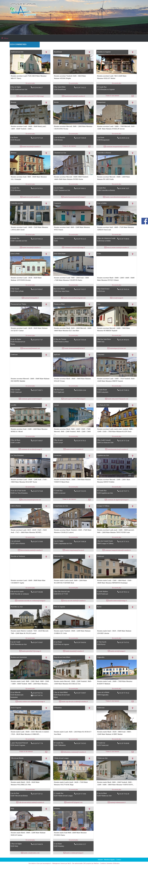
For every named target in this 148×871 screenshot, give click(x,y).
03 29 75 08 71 (38, 390)
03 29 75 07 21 (38, 794)
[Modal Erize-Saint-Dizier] (73, 275)
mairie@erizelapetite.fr (31, 298)
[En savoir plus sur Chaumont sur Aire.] (73, 184)
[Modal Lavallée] (30, 426)
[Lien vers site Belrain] (73, 124)
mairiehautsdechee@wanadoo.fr (117, 449)
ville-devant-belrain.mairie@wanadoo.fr (31, 802)
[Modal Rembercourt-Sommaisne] (30, 679)
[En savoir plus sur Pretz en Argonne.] (73, 638)
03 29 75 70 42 (124, 693)
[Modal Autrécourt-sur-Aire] (30, 73)
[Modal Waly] (30, 830)
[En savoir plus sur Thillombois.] (73, 739)
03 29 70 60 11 (81, 188)
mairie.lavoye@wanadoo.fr (31, 197)
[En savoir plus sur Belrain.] (73, 133)
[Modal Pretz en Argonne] (73, 628)
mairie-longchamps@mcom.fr (74, 550)
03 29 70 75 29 (38, 138)
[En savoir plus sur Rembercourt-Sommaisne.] (30, 688)
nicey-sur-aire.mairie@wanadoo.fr (74, 600)
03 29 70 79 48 (38, 491)
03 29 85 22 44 (124, 138)
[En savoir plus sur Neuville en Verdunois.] (30, 587)
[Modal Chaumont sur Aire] (73, 174)
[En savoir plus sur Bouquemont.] (116, 133)
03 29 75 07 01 (124, 642)
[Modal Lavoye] (73, 426)
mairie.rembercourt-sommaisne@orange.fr (31, 701)
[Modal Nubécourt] (116, 578)
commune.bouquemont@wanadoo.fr (117, 146)
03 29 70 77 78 (38, 743)
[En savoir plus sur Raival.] (116, 638)
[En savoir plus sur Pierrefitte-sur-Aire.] (30, 638)
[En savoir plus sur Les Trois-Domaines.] (30, 487)
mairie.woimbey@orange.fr (74, 853)
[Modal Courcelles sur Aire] (30, 225)
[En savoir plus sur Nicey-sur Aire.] (73, 587)
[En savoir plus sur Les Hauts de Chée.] (116, 436)
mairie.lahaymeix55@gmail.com (117, 399)
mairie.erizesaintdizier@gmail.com (74, 298)
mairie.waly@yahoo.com (31, 853)
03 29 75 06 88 (38, 592)
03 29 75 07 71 (124, 491)
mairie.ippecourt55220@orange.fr (74, 399)
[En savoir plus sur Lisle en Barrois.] (30, 537)
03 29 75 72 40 (124, 440)
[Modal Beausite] (30, 124)
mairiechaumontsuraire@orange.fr (74, 197)
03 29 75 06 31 (124, 390)
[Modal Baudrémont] (73, 73)
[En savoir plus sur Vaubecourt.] (116, 739)
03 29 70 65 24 (124, 289)
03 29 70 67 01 (38, 693)
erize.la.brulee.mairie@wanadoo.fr (117, 247)
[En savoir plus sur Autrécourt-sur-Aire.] (30, 83)
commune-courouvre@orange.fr (74, 247)
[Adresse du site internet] (112, 95)
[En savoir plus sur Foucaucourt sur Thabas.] (30, 335)
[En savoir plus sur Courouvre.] (73, 234)
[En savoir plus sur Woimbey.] (73, 840)
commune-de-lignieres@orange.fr (117, 500)
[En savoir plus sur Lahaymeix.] (116, 386)
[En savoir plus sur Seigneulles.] (116, 688)
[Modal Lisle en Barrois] (30, 527)
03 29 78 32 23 (81, 239)
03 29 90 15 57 (81, 844)
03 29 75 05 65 (81, 743)
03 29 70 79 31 (38, 188)
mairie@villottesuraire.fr (118, 802)
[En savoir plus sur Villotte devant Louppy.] (73, 789)
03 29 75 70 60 (38, 541)
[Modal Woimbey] (73, 830)
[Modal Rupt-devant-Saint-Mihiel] (73, 679)
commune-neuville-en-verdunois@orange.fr (31, 600)
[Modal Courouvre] (73, 225)
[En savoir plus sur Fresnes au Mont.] (73, 335)
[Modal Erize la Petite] (30, 275)
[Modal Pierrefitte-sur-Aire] (30, 628)
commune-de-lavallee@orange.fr (31, 449)
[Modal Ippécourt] (73, 376)
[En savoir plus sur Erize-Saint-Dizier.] (73, 285)
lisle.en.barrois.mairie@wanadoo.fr (31, 550)
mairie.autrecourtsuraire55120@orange (31, 96)
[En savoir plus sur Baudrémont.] (73, 83)
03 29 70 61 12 (124, 592)
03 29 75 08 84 (124, 239)
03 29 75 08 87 (81, 693)
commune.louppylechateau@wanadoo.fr (118, 550)
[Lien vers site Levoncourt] (73, 477)
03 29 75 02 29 (124, 794)
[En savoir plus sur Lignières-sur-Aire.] (116, 487)
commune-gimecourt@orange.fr (31, 399)
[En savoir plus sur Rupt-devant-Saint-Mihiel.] (73, 688)
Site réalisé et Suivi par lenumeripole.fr (39, 863)
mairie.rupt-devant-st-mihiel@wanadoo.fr (74, 701)
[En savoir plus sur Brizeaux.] (30, 184)
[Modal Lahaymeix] (116, 376)
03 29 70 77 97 (38, 340)
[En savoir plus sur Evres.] (116, 285)
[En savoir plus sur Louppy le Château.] (116, 537)
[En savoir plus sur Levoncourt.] (73, 487)
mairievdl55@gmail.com (74, 802)
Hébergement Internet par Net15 (61, 863)
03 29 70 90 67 (38, 289)
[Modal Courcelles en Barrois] (116, 174)
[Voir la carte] (46, 52)
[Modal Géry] (116, 326)
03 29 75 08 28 (81, 541)
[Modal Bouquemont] (116, 124)
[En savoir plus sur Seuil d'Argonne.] (30, 739)
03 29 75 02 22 (81, 87)
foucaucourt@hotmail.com (31, 348)
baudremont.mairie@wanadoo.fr (74, 96)
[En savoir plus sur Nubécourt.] (116, 587)
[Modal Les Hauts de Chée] (116, 426)
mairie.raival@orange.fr (117, 651)
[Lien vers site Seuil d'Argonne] (30, 729)
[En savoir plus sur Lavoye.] (73, 436)
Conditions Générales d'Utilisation (110, 863)
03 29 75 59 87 (38, 642)
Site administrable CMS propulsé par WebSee (85, 863)
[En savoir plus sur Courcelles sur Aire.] (30, 234)
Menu (6, 38)
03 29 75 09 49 (81, 138)
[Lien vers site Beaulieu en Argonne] (116, 73)
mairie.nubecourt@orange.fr (117, 600)
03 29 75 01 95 (81, 491)
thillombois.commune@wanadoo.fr (74, 752)
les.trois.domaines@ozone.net (31, 500)
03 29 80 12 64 (81, 390)
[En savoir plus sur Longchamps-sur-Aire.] (73, 537)
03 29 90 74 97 (124, 188)
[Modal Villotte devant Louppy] (73, 780)
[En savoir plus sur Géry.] (116, 335)
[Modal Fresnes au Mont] (73, 326)
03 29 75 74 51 (124, 541)
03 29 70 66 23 (38, 239)
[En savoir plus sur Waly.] (30, 840)
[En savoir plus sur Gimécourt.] (30, 386)
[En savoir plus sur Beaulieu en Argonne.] (116, 83)
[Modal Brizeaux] (30, 174)
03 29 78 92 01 (124, 340)
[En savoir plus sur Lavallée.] (30, 436)
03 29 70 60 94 (81, 642)
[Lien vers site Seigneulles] (116, 679)
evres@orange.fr (117, 298)
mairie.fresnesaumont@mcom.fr (74, 348)
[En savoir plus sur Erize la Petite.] (30, 285)
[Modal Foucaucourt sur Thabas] (30, 326)
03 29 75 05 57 (81, 289)
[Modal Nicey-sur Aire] (73, 578)
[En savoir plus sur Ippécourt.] (73, 386)
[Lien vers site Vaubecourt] (116, 729)
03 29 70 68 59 (38, 844)
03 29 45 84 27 (38, 87)
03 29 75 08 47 (38, 440)
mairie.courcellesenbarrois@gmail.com (117, 197)
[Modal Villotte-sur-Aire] (116, 780)
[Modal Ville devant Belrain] (30, 780)
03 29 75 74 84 (81, 794)
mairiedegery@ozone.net (117, 348)
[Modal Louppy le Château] (116, 527)
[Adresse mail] (132, 95)
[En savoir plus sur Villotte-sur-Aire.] (116, 789)
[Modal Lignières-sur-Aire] (116, 477)
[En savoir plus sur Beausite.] (30, 133)
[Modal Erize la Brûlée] (116, 225)
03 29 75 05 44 (81, 340)
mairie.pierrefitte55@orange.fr (31, 651)
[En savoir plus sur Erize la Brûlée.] (116, 234)
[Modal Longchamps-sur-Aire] (73, 527)
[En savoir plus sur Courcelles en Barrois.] (116, 184)
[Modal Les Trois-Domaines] (30, 477)
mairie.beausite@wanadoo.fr (31, 146)
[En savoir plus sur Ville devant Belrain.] (30, 789)
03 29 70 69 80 (124, 743)
